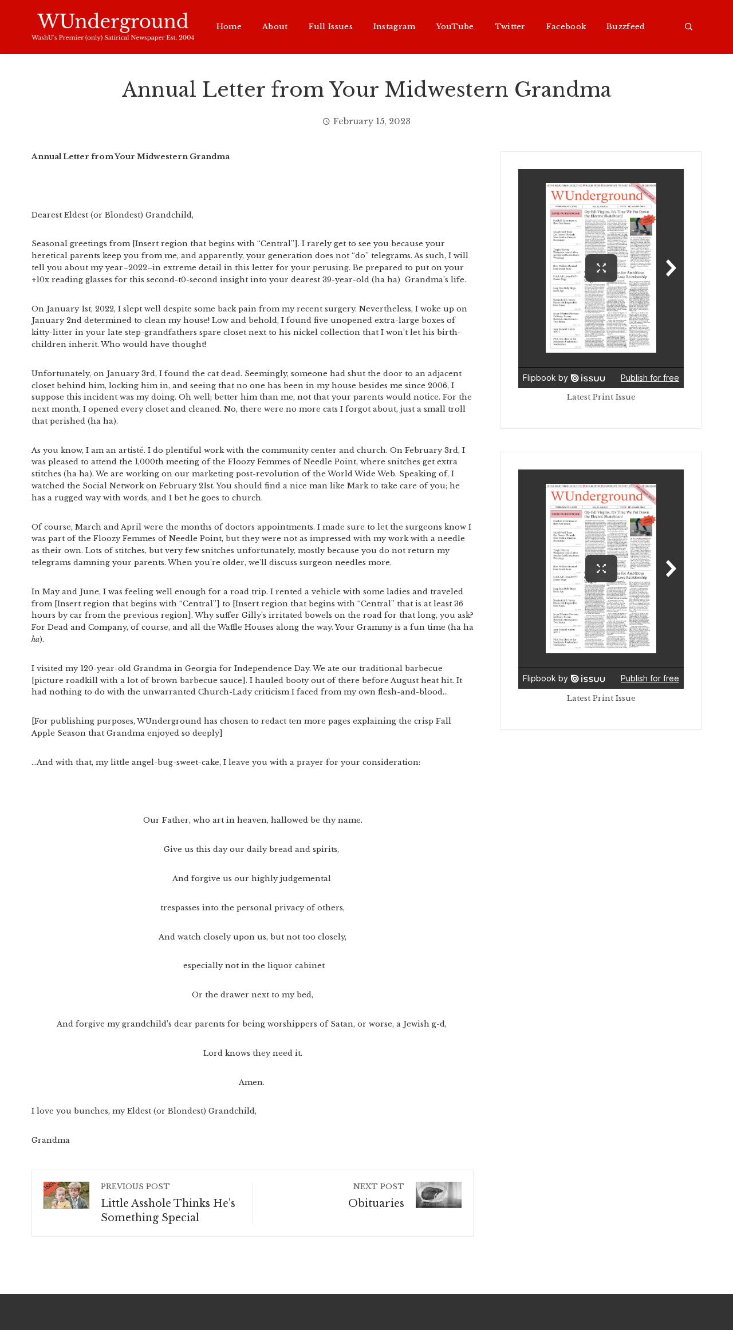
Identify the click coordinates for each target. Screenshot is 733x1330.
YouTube (455, 27)
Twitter (510, 27)
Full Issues (331, 27)
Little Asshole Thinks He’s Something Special (168, 1203)
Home (229, 27)
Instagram (394, 27)
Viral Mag (457, 1312)
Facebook (566, 27)
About (275, 27)
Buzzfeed (625, 27)
